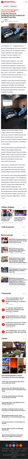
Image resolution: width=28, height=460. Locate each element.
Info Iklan (18, 448)
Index (24, 207)
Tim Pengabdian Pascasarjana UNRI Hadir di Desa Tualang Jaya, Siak (18, 271)
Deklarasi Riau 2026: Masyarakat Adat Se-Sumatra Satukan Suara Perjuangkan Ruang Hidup (14, 390)
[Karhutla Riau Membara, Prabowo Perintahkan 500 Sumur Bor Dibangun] (14, 357)
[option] (13, 216)
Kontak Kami (14, 453)
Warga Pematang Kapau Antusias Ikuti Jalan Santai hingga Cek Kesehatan (17, 250)
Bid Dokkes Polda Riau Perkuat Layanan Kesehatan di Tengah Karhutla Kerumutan (18, 241)
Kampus (6, 6)
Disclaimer (23, 451)
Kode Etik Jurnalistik (14, 451)
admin (6, 20)
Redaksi (12, 448)
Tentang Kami (5, 448)
